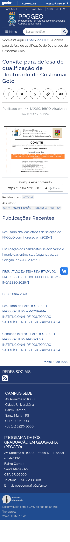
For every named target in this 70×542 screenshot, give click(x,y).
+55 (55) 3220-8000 (19, 426)
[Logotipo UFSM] (12, 18)
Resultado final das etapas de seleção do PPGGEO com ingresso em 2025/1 (31, 234)
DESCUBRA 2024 (14, 294)
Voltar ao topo (57, 361)
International (34, 8)
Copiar (57, 188)
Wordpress (9, 511)
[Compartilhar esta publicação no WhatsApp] (35, 93)
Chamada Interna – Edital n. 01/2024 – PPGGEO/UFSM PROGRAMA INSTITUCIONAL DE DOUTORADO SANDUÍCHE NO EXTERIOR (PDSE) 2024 (31, 341)
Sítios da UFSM (56, 8)
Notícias (28, 197)
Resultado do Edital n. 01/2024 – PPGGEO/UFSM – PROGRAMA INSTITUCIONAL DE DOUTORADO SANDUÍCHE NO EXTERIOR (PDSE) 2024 (31, 313)
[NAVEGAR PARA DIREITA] (67, 3)
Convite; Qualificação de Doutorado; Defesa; (31, 207)
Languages (12, 8)
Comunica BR (29, 3)
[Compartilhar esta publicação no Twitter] (22, 93)
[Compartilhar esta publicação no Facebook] (9, 93)
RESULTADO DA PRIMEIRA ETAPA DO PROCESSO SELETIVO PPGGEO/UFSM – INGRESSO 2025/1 (31, 276)
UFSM (14, 516)
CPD (23, 516)
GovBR (6, 3)
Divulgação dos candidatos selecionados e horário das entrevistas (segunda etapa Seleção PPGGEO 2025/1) (33, 254)
